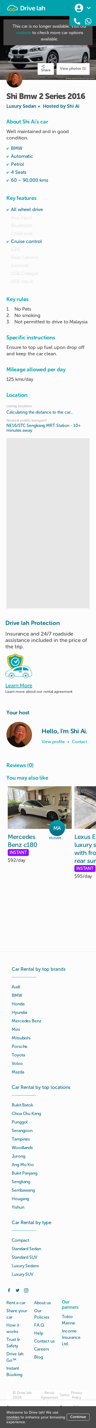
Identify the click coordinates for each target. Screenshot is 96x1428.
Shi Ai (73, 106)
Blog (38, 1357)
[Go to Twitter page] (17, 1290)
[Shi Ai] (19, 734)
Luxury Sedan (42, 106)
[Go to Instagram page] (26, 1290)
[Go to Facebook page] (9, 1290)
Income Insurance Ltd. (71, 1337)
